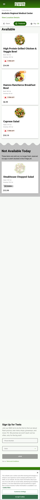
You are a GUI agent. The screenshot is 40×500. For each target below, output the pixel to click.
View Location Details (10, 18)
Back (8, 23)
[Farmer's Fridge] (20, 4)
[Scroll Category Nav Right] (38, 23)
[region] (20, 485)
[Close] (37, 472)
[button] (16, 23)
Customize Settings (20, 491)
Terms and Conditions (13, 461)
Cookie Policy (7, 487)
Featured (21, 23)
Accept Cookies (20, 497)
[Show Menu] (4, 4)
